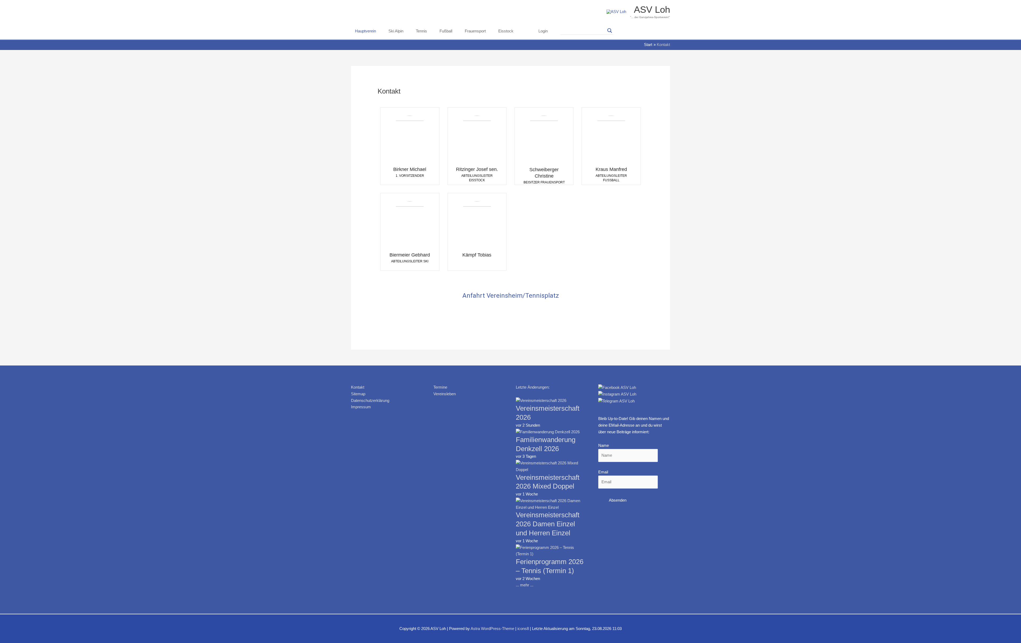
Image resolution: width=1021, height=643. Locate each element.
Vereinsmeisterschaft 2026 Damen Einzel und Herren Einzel (547, 524)
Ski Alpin (395, 31)
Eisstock (505, 31)
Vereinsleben (444, 394)
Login (543, 31)
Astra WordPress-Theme (492, 628)
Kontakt (357, 387)
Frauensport (475, 31)
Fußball (446, 31)
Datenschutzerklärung (370, 400)
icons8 (523, 628)
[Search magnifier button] (609, 30)
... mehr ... (524, 585)
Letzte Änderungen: (533, 387)
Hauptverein (365, 31)
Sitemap (358, 394)
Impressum (361, 407)
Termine (440, 387)
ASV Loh (652, 9)
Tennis (421, 31)
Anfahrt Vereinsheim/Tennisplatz (510, 295)
